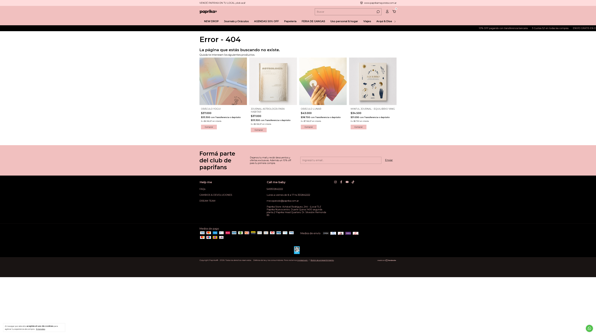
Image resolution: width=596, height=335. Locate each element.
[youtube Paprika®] (347, 182)
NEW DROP (211, 21)
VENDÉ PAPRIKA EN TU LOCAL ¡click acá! (222, 3)
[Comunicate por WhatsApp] (589, 328)
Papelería (290, 21)
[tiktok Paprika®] (353, 182)
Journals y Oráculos (236, 21)
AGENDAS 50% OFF (266, 21)
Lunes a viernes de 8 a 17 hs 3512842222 (288, 195)
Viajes (367, 21)
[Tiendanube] (387, 260)
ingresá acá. (302, 260)
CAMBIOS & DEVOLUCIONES (215, 195)
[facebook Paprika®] (341, 182)
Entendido (40, 329)
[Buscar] (378, 12)
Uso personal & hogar (344, 21)
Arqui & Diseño (385, 21)
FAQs (202, 189)
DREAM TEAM (207, 200)
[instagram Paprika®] (335, 182)
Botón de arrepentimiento (322, 260)
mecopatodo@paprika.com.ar (283, 200)
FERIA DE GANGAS (313, 21)
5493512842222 (275, 189)
